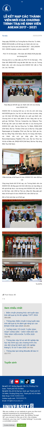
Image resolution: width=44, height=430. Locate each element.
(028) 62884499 (17, 396)
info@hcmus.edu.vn (15, 401)
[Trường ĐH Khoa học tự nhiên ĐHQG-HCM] (11, 381)
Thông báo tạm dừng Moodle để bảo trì (22, 351)
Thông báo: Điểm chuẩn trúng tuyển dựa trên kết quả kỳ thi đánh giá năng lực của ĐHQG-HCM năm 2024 (21, 323)
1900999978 (21, 398)
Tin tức (5, 36)
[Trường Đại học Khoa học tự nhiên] (22, 381)
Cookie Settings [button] (9, 425)
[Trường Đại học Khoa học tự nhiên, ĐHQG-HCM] (7, 8)
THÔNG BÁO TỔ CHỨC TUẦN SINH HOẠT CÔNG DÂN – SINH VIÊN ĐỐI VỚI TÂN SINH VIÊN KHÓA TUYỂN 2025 (21, 331)
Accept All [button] (21, 425)
